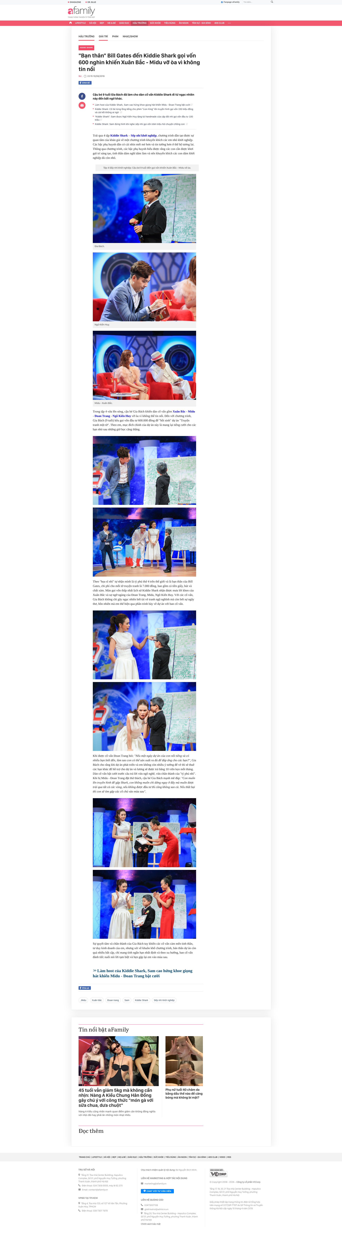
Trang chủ (84, 1157)
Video (222, 1157)
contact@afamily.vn (98, 1189)
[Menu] (229, 23)
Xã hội (92, 23)
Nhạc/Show (130, 36)
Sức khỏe (155, 23)
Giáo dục (124, 23)
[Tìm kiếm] (272, 2)
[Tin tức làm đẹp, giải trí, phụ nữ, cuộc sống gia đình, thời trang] (81, 12)
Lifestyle (80, 23)
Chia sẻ (86, 83)
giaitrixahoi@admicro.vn (157, 1209)
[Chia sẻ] (82, 96)
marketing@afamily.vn (156, 1183)
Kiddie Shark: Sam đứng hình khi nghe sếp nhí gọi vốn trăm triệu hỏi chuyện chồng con (140, 124)
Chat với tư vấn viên (159, 1191)
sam (127, 1000)
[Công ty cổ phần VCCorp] (218, 1173)
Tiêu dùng (169, 23)
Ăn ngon (183, 23)
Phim (115, 36)
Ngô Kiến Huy (122, 416)
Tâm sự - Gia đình (201, 23)
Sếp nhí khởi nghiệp (144, 135)
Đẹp (102, 23)
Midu (191, 411)
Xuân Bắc (179, 411)
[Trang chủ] (70, 23)
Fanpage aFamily (232, 2)
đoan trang (113, 1000)
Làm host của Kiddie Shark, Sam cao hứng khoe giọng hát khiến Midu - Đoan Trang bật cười (143, 104)
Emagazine (75, 2)
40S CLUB (219, 23)
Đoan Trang (102, 416)
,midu (83, 1000)
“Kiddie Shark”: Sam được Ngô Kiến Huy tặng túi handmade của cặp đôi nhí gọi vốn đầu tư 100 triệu (144, 118)
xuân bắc (97, 1000)
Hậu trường (139, 23)
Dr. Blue (91, 2)
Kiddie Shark (86, 48)
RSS (229, 1157)
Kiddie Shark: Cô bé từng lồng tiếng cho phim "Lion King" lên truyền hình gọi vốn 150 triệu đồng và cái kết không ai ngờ (144, 111)
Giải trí (103, 36)
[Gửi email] (82, 105)
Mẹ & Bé (112, 23)
